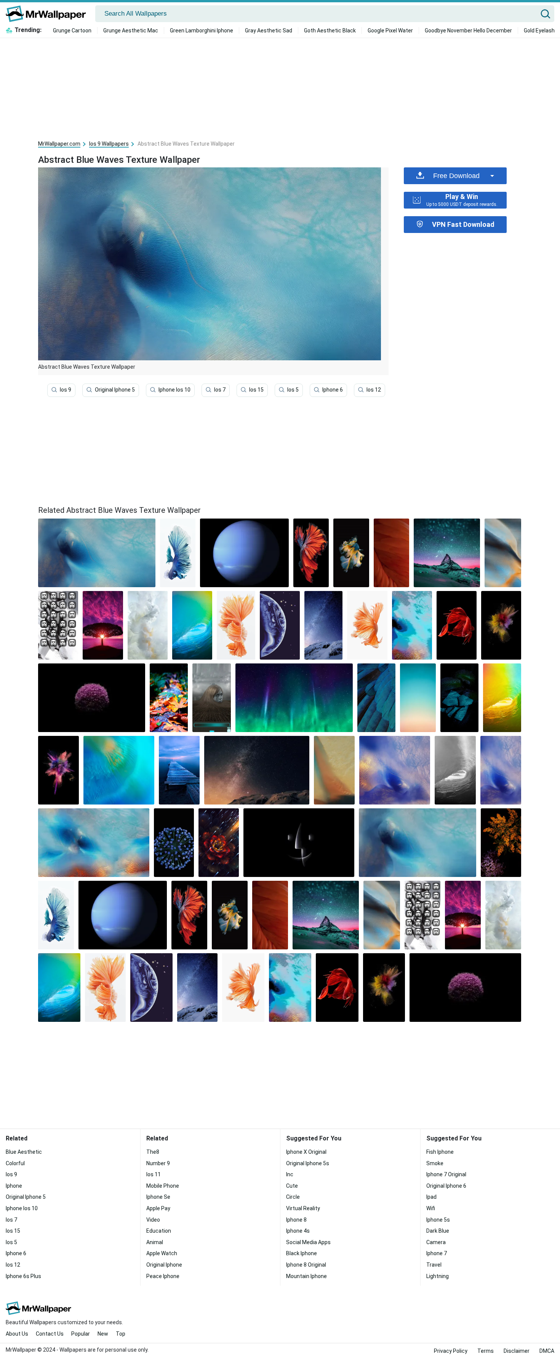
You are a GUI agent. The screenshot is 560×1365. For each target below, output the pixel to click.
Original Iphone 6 (446, 1186)
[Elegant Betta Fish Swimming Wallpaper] (351, 553)
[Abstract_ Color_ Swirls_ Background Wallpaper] (334, 770)
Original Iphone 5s (307, 1163)
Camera (436, 1242)
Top (120, 1334)
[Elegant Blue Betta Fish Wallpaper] (177, 553)
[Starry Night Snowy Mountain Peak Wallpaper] (256, 770)
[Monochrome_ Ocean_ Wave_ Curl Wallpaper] (455, 770)
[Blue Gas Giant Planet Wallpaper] (244, 553)
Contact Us (50, 1334)
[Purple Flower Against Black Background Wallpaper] (91, 697)
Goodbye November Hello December (468, 30)
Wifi (430, 1208)
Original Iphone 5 (115, 390)
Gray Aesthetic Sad (268, 30)
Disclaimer (517, 1351)
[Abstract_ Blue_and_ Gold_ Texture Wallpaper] (394, 770)
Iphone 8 (296, 1220)
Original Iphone (164, 1265)
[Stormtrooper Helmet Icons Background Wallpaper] (58, 625)
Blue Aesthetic (24, 1152)
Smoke (434, 1163)
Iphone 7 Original (446, 1174)
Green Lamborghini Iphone (201, 30)
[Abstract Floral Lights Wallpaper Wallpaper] (218, 842)
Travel (434, 1265)
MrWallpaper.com (59, 144)
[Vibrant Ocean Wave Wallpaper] (192, 625)
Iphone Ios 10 (174, 390)
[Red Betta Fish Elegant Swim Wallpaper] (457, 625)
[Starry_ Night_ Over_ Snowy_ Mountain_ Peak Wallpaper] (323, 625)
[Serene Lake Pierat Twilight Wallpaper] (179, 770)
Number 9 (158, 1163)
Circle (293, 1197)
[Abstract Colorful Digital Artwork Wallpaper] (412, 625)
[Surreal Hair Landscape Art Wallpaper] (211, 697)
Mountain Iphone (306, 1276)
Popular (80, 1334)
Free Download (456, 176)
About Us (17, 1334)
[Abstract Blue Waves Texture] (96, 553)
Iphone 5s (438, 1220)
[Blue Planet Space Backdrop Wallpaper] (280, 625)
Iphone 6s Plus (23, 1276)
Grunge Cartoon (72, 30)
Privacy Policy (450, 1351)
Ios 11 (153, 1174)
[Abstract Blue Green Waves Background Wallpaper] (118, 770)
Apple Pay (158, 1208)
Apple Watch (161, 1253)
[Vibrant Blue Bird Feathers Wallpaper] (376, 697)
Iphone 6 (332, 390)
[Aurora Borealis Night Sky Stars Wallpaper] (294, 697)
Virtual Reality (303, 1208)
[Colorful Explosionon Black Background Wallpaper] (501, 625)
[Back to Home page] (48, 13)
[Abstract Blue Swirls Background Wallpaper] (500, 770)
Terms (485, 1351)
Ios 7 (220, 390)
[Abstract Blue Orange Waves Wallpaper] (503, 553)
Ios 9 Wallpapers (109, 144)
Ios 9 (65, 390)
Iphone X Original (306, 1152)
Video (153, 1220)
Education (158, 1231)
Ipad (431, 1197)
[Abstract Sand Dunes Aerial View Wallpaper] (93, 842)
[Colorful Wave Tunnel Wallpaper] (502, 697)
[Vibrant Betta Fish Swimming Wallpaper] (311, 553)
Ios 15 (256, 390)
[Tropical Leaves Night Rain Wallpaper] (459, 697)
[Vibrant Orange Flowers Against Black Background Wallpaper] (501, 842)
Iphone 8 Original (306, 1265)
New (103, 1334)
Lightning (437, 1276)
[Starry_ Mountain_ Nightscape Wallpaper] (447, 553)
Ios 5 (293, 390)
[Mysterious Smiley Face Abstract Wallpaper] (299, 842)
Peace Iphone (162, 1276)
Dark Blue (437, 1231)
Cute (292, 1186)
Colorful (15, 1163)
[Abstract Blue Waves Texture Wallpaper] (417, 842)
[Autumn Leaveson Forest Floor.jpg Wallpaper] (169, 697)
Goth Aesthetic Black (330, 30)
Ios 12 (373, 390)
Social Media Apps (308, 1242)
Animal (154, 1242)
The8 (152, 1152)
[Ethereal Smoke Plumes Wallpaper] (148, 625)
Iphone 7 (436, 1253)
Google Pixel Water (390, 30)
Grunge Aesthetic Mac (130, 30)
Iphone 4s (298, 1231)
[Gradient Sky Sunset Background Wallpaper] (418, 697)
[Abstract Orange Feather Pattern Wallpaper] (391, 553)
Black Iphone (301, 1253)
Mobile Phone (162, 1186)
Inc (289, 1174)
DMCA (546, 1351)
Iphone (14, 1186)
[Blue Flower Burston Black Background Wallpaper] (174, 842)
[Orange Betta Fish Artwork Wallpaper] (367, 625)
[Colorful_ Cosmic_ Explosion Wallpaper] (58, 770)
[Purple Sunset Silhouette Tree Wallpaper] (103, 625)
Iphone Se (158, 1197)
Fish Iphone (440, 1152)
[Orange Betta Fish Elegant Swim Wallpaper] (236, 625)
